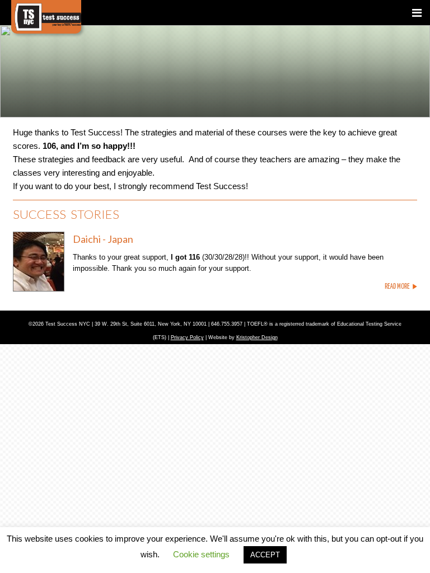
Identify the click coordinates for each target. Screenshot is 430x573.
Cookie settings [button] (201, 554)
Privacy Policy (187, 337)
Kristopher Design (257, 337)
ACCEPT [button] (265, 555)
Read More (397, 286)
